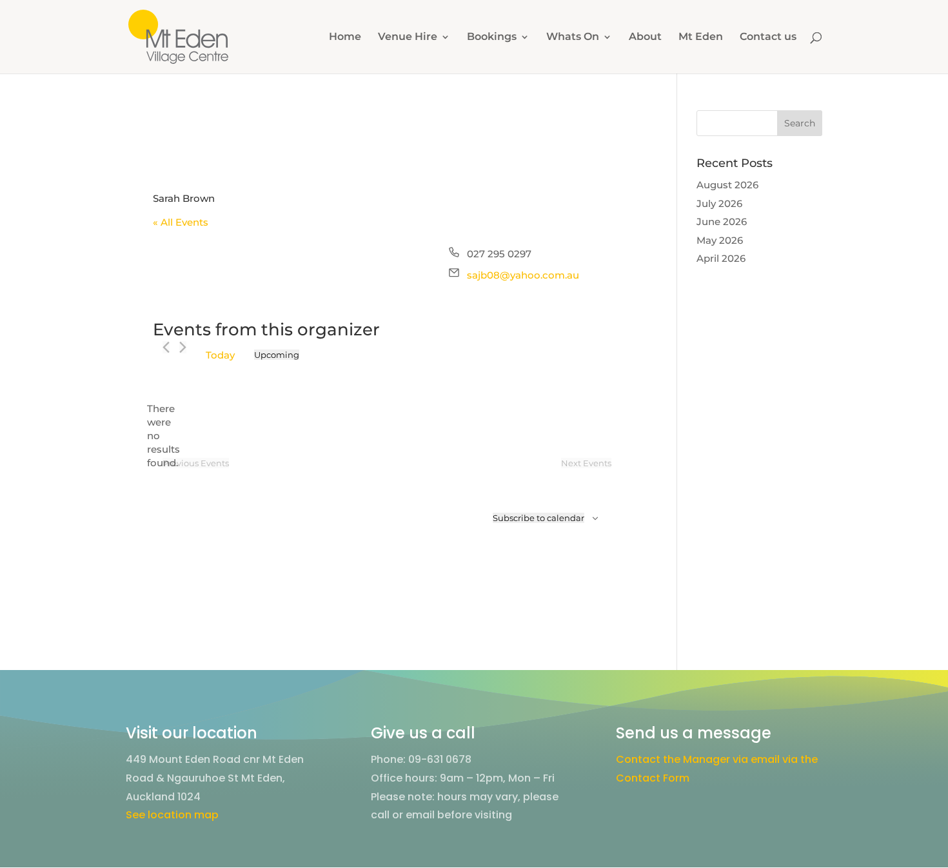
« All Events (180, 222)
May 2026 (719, 240)
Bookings (492, 37)
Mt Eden (700, 37)
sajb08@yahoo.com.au (523, 275)
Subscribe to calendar (538, 518)
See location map (172, 814)
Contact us (768, 37)
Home (345, 37)
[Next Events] (182, 347)
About (645, 37)
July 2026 (719, 203)
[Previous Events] (166, 347)
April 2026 (721, 258)
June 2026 (721, 221)
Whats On (572, 37)
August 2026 (727, 185)
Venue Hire (407, 37)
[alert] (163, 435)
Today (220, 355)
